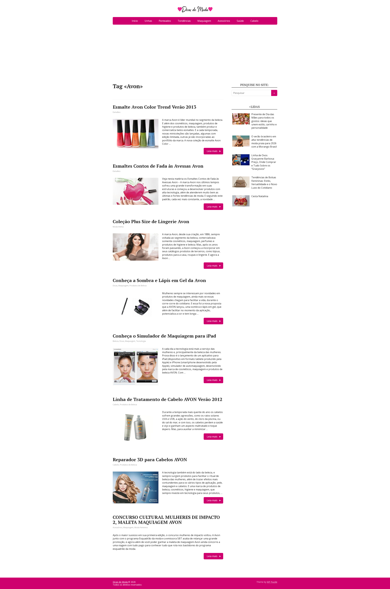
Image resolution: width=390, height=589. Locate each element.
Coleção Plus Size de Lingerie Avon (151, 221)
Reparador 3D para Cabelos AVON (150, 460)
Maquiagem (204, 21)
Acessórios (224, 21)
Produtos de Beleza (138, 285)
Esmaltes (116, 112)
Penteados (165, 21)
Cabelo (254, 21)
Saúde (240, 21)
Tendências (184, 21)
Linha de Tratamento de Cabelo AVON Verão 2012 (167, 399)
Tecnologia (141, 341)
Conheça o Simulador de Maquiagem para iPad (164, 336)
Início (135, 21)
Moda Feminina (141, 527)
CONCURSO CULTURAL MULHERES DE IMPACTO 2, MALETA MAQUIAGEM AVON (166, 519)
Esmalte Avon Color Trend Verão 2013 (154, 107)
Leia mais (212, 151)
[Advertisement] (195, 55)
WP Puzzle (272, 581)
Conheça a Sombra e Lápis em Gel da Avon (159, 280)
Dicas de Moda (120, 581)
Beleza (116, 341)
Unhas (148, 21)
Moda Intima (118, 226)
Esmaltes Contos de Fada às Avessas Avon (158, 166)
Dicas (115, 285)
